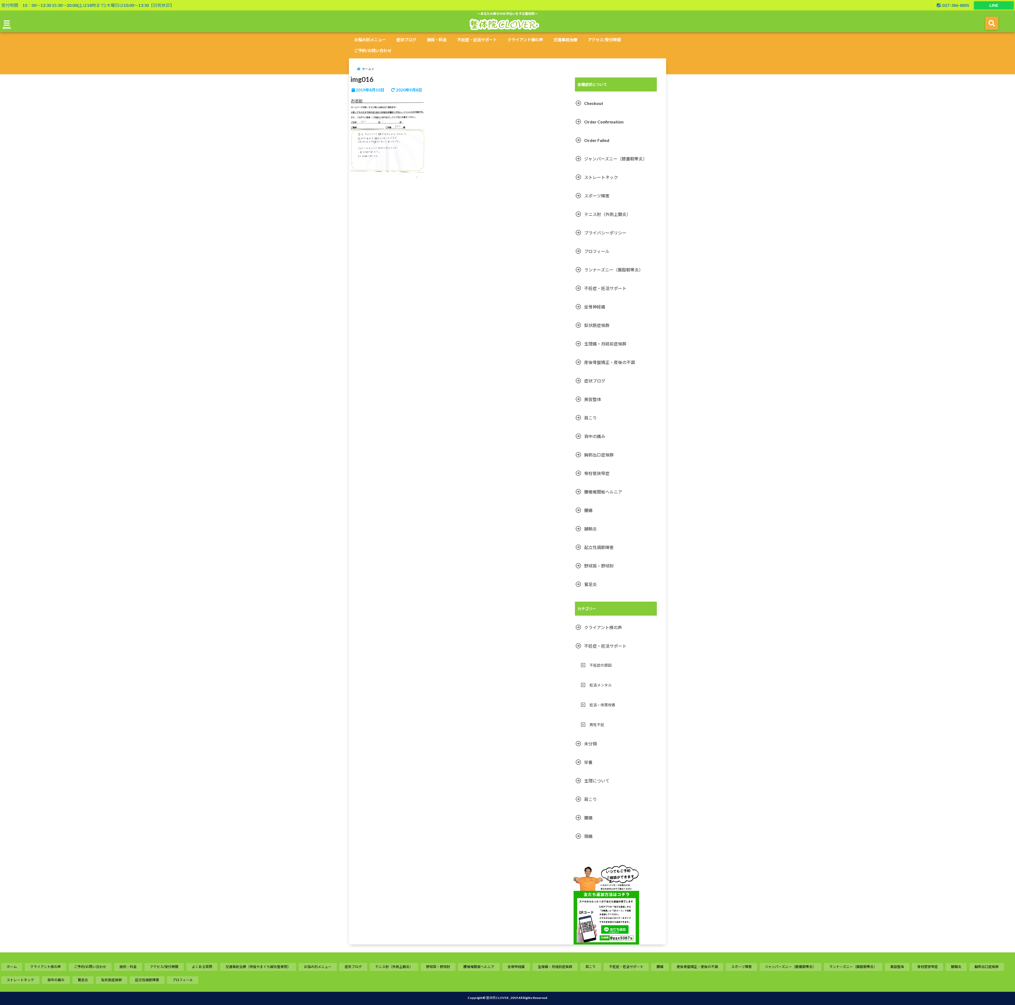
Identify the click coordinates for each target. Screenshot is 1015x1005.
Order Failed (596, 140)
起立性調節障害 (599, 547)
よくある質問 (202, 967)
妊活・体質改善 (602, 705)
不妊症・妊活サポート (477, 39)
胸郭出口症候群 (599, 454)
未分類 (590, 743)
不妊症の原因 (600, 665)
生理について (597, 780)
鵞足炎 (590, 584)
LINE (993, 5)
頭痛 (588, 836)
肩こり (590, 417)
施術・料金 (437, 39)
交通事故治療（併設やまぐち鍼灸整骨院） (258, 967)
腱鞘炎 (590, 528)
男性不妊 (596, 724)
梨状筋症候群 (597, 325)
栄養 (588, 762)
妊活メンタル (600, 685)
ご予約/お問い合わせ (372, 50)
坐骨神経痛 (594, 306)
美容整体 (592, 399)
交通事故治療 (565, 39)
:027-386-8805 (954, 5)
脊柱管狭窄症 (597, 473)
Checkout (593, 103)
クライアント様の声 (525, 39)
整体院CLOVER (497, 998)
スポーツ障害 (597, 195)
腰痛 (588, 510)
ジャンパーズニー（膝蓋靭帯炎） (615, 158)
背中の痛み (594, 436)
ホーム (12, 967)
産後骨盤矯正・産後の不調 (609, 362)
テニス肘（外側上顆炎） (607, 214)
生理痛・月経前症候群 (605, 343)
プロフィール (597, 251)
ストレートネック (601, 177)
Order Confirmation (604, 121)
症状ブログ (406, 39)
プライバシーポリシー (605, 232)
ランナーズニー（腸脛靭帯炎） (613, 269)
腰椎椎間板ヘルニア (603, 491)
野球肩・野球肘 (599, 565)
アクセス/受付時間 (604, 39)
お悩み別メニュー (370, 39)
